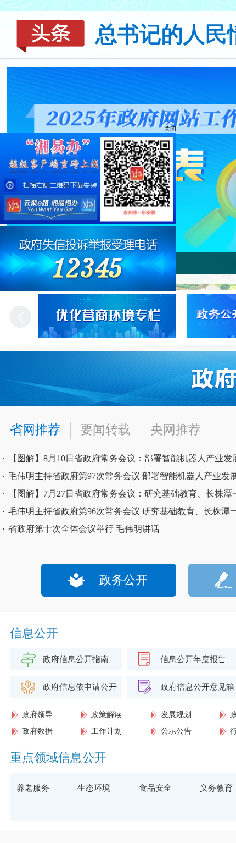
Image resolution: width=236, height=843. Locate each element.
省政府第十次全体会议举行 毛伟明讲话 (84, 528)
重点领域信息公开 (58, 757)
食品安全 (155, 788)
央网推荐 (175, 430)
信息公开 (34, 633)
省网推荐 (35, 430)
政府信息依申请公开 (80, 686)
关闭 (180, 118)
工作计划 (106, 731)
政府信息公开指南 (76, 659)
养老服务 (32, 788)
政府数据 (37, 731)
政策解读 (106, 714)
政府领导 (37, 714)
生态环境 (93, 788)
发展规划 (176, 714)
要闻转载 (105, 430)
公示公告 (176, 731)
